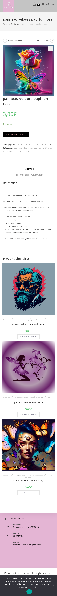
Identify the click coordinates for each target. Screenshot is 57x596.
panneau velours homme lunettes (28, 324)
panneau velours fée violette (28, 402)
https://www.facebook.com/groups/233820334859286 (25, 238)
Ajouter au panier (16, 134)
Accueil (6, 24)
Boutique (15, 24)
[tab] (28, 169)
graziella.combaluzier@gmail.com (27, 544)
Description (28, 169)
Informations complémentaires (28, 175)
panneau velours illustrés (19, 151)
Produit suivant (43, 40)
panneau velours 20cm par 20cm (39, 320)
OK (29, 591)
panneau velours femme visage (28, 480)
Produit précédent (15, 40)
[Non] (53, 585)
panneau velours (21, 148)
